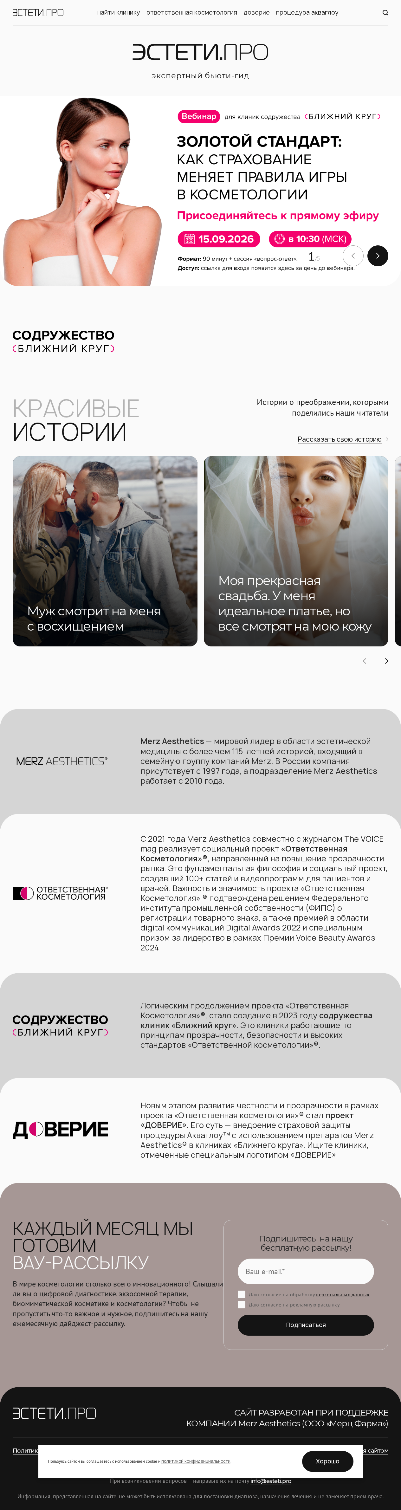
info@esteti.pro (270, 1481)
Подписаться (306, 1325)
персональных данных (342, 1294)
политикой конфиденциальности (195, 1461)
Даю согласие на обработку (309, 1294)
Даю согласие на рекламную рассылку (294, 1304)
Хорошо (328, 1461)
